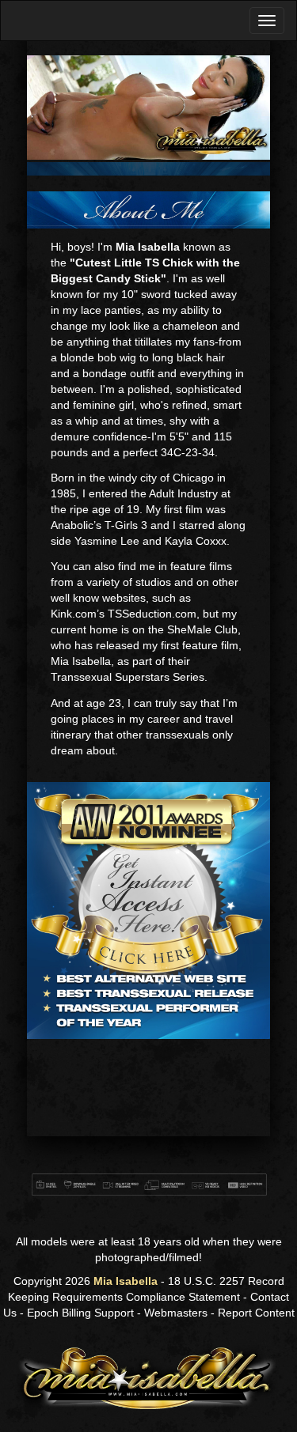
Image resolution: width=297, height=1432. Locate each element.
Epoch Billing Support (80, 1312)
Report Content (256, 1312)
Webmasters (176, 1312)
